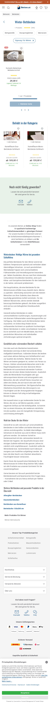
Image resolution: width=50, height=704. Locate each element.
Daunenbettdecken (11, 500)
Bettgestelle (9, 33)
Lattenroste (31, 553)
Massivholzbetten (33, 543)
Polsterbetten (13, 543)
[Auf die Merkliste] (21, 48)
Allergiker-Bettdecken (13, 495)
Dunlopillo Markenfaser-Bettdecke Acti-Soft (13, 69)
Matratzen (42, 33)
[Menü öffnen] (3, 8)
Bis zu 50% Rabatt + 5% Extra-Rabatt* (29, 2)
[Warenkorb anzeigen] (46, 8)
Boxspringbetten (26, 33)
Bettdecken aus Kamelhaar (15, 504)
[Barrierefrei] (37, 7)
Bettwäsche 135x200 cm (14, 509)
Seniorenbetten (32, 548)
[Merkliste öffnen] (41, 8)
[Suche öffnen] (8, 7)
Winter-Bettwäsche (12, 520)
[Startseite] (24, 7)
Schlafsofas (13, 558)
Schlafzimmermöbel (16, 538)
